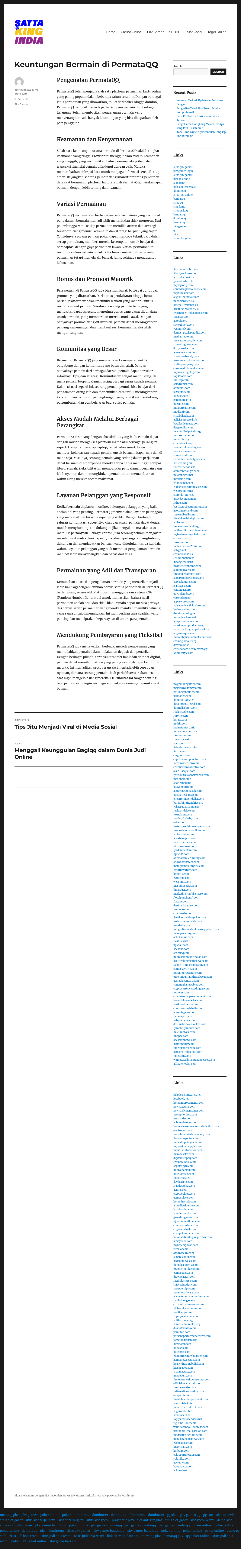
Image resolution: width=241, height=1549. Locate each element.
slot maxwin (225, 1515)
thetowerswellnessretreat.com (191, 1379)
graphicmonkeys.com (186, 1268)
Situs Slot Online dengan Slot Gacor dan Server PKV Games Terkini (54, 1495)
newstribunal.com (184, 1106)
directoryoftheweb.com (187, 703)
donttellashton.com (185, 707)
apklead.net (180, 1470)
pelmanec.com (182, 696)
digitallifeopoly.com (185, 1158)
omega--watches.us (185, 305)
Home (111, 32)
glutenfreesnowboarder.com (190, 1355)
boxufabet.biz (181, 1415)
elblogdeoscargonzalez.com (190, 487)
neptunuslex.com (183, 293)
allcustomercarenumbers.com (191, 1296)
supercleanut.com (184, 1257)
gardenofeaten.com (185, 850)
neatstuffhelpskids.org (187, 431)
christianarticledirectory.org (190, 649)
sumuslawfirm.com (185, 968)
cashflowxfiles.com (185, 870)
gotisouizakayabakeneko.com (191, 775)
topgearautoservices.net (187, 1419)
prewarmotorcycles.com (188, 340)
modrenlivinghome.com (188, 1435)
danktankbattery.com (186, 905)
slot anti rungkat (71, 1520)
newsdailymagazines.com (188, 1110)
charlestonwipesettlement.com (192, 996)
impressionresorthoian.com (190, 957)
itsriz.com (179, 751)
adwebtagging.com (184, 1012)
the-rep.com (181, 380)
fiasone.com (180, 901)
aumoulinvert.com (184, 570)
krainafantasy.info (184, 727)
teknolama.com (182, 814)
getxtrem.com (181, 877)
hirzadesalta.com (183, 1154)
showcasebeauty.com (186, 356)
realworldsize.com (184, 810)
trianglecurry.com (184, 1371)
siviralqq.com (181, 953)
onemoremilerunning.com (189, 858)
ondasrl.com (180, 1348)
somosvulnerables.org (186, 1324)
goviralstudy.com (183, 593)
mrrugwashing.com (185, 933)
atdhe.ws (178, 522)
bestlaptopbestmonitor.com (190, 506)
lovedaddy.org (181, 925)
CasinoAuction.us (183, 558)
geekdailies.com (183, 1442)
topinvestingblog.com (186, 372)
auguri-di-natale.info (186, 297)
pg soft (208, 1515)
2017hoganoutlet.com (186, 692)
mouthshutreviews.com (187, 1150)
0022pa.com (180, 396)
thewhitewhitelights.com (188, 518)
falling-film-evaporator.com (190, 965)
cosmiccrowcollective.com (189, 767)
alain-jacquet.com (184, 771)
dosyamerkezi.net (184, 348)
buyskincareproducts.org (188, 625)
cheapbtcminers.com (186, 1233)
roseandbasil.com (184, 514)
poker (66, 1515)
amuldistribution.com (186, 1205)
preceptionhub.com (185, 1114)
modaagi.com (181, 411)
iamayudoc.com (182, 1241)
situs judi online (183, 194)
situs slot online (35, 1541)
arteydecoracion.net (185, 498)
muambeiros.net (183, 475)
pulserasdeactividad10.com (189, 605)
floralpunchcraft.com (186, 897)
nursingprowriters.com (187, 972)
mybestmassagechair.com (189, 534)
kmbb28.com (181, 1450)
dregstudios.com (183, 427)
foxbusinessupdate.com (187, 921)
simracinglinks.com (185, 344)
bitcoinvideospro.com (186, 763)
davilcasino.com (183, 1181)
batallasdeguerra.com (186, 423)
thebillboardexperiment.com (190, 1399)
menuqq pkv (9, 1515)
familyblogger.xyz (184, 1300)
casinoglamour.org (184, 641)
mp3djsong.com (183, 285)
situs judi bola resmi (24, 1536)
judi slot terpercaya (184, 187)
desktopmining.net (184, 613)
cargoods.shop (182, 755)
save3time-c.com (183, 324)
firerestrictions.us (184, 467)
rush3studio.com (183, 711)
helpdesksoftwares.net (187, 1094)
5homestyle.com (183, 653)
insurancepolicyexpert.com (189, 360)
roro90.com (180, 715)
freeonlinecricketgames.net (190, 459)
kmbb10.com (181, 874)
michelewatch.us (183, 301)
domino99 (81, 1515)
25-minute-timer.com (187, 1221)
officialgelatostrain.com (187, 1383)
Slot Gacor (194, 32)
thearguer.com (182, 889)
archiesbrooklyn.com (186, 471)
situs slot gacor (11, 1520)
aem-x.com (180, 1189)
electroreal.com (182, 1130)
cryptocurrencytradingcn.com (191, 988)
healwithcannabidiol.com (188, 1363)
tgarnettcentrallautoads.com (190, 313)
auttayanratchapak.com (187, 790)
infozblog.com (182, 479)
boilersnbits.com (183, 834)
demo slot (224, 1520)
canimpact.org (182, 589)
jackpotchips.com (184, 1288)
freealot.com (180, 1249)
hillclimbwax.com (184, 1032)
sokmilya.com (181, 1458)
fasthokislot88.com (185, 1280)
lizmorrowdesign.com (186, 1359)
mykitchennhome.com (187, 566)
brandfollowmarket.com (188, 1000)
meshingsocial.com (185, 885)
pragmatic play (123, 1520)
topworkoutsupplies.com (188, 1146)
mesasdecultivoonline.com (189, 830)
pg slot (172, 1515)
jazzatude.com (182, 392)
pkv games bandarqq (50, 1525)
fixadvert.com (181, 316)
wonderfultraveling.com (187, 447)
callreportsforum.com (186, 1454)
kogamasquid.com (184, 633)
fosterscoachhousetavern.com (191, 826)
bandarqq (179, 198)
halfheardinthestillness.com (190, 530)
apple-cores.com (183, 601)
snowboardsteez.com (186, 862)
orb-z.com (179, 822)
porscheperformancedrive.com (192, 1336)
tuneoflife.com (182, 1055)
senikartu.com (182, 735)
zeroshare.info (182, 400)
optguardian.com (183, 1174)
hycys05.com (181, 854)
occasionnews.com (184, 1040)
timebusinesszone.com (187, 1048)
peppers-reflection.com (187, 1052)
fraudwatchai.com (184, 1185)
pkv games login (183, 171)
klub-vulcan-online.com (188, 1308)
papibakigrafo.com (184, 581)
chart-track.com (183, 443)
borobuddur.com (183, 1209)
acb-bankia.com (183, 937)
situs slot (7, 1525)
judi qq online (181, 179)
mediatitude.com (183, 336)
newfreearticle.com (185, 842)
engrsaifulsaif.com (184, 1229)
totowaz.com (181, 992)
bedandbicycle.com (184, 1261)
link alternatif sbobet (123, 1536)
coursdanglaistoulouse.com (190, 289)
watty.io (178, 743)
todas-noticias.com (185, 731)
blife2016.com (181, 1352)
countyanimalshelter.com (188, 1008)
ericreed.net (180, 538)
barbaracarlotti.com (185, 609)
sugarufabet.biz (182, 1411)
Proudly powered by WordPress (116, 1495)
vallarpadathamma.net (186, 806)
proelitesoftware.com (186, 1292)
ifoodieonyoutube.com (186, 1138)
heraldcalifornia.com (185, 1265)
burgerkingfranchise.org (188, 802)
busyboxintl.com (183, 787)
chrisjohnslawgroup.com (188, 1304)
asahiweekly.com (183, 1253)
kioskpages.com (183, 1367)
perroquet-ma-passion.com (190, 1431)
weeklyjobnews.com (185, 1004)
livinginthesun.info (185, 747)
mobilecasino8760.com (187, 546)
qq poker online (198, 1536)
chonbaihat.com (183, 483)
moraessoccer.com (184, 435)
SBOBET (175, 32)
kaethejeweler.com (184, 1387)
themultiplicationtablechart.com (192, 637)
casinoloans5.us (183, 554)
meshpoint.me (182, 779)
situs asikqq (180, 210)
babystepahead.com (185, 1020)
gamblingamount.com (186, 1028)
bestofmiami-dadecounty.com (191, 1134)
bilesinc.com (181, 403)
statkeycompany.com (186, 364)
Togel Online (217, 32)
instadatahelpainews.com (188, 1439)
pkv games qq (190, 1515)
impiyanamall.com (184, 1170)
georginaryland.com (185, 510)
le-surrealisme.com (185, 352)
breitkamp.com (182, 1312)
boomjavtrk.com (183, 1466)
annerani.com (181, 388)
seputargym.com (183, 1166)
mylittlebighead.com (185, 1245)
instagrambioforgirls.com (188, 866)
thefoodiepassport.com (187, 574)
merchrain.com (182, 1446)
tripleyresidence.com (186, 1316)
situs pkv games (183, 167)
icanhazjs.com (182, 585)
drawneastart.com (184, 1276)
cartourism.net (182, 597)
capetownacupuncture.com (189, 759)
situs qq (178, 202)
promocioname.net (184, 451)
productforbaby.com (185, 818)
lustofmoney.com (183, 1044)
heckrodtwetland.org (186, 526)
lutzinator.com (182, 1344)
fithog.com (180, 502)
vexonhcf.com (182, 328)
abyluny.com (181, 1462)
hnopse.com (180, 1036)
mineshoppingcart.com (187, 1142)
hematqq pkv (173, 1536)
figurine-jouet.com (185, 1423)
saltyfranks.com (183, 384)
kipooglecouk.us (183, 562)
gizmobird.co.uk (183, 281)
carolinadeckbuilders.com (188, 368)
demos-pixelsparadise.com (189, 332)
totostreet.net (181, 1177)
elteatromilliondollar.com (188, 798)
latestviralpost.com (184, 838)
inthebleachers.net (184, 617)
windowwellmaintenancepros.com (194, 1059)
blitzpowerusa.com (184, 846)
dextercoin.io (181, 645)
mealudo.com (181, 909)
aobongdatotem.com (185, 1122)
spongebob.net (182, 783)
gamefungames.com (185, 1217)
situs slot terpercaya (40, 1520)
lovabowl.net (181, 1098)
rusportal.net (181, 739)
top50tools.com (182, 376)
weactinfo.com (182, 881)
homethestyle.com (184, 1201)
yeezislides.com (182, 1118)
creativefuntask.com (185, 1225)
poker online (49, 1515)
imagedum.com (182, 1375)
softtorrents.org (183, 1320)
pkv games (179, 226)
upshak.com (180, 945)
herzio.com (180, 719)
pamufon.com (181, 1332)
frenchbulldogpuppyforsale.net (192, 629)
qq (174, 230)
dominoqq (179, 190)
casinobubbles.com (185, 1162)
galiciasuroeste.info (185, 419)
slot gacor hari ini (63, 1541)
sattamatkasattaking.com (188, 1391)
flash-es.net (180, 941)
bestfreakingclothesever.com (190, 961)
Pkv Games (155, 32)
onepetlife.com (182, 1395)
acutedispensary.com (186, 980)
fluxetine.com (181, 542)
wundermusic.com (184, 1213)
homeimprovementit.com (188, 1102)
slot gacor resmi (202, 1520)
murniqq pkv (151, 1536)
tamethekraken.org (185, 1340)
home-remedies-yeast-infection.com (196, 1126)
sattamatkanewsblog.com (188, 984)
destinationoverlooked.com (189, 1024)
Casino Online (131, 32)
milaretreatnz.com (184, 407)
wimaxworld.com (183, 455)
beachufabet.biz (182, 1403)
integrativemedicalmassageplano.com (196, 929)
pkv (175, 234)
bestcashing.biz (182, 463)
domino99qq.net (183, 700)
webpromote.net (183, 490)
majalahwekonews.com (187, 688)
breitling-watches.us (186, 309)
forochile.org (181, 439)
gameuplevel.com (183, 1197)
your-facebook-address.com (190, 1427)
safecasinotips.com (185, 1284)
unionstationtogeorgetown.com (192, 1237)
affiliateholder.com (184, 1063)
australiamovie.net (184, 277)
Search (177, 66)
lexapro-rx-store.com (186, 621)
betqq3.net (179, 550)
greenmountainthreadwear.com (192, 976)
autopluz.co (180, 320)
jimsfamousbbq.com (185, 269)
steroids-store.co (183, 494)
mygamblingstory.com (187, 684)
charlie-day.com (183, 913)
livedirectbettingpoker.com (189, 917)
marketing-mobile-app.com (190, 893)
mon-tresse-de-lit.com (187, 1407)
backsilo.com (181, 949)
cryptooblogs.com (184, 1193)
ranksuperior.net (183, 1016)
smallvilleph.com (183, 415)
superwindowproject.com (188, 577)
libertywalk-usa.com (185, 273)
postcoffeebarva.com (185, 794)
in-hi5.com (180, 723)
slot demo (179, 183)
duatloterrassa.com (185, 1328)
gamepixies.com (183, 1272)
